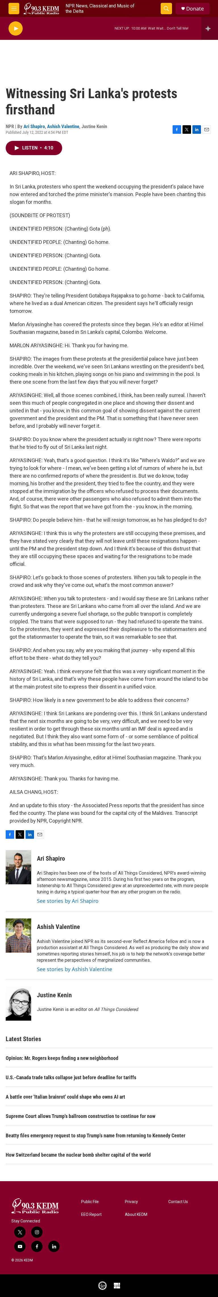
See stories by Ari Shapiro (67, 900)
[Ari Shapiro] (18, 867)
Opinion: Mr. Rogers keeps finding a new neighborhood (62, 1058)
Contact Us (178, 1202)
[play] (15, 28)
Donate (195, 9)
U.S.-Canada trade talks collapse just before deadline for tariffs (71, 1077)
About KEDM (136, 1214)
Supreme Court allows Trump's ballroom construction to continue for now (80, 1116)
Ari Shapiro (34, 126)
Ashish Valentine (63, 126)
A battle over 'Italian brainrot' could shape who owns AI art (65, 1097)
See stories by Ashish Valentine (74, 969)
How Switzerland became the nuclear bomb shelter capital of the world (78, 1155)
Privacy (131, 1202)
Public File (90, 1202)
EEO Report (91, 1214)
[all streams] (209, 28)
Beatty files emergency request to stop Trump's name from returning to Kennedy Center (95, 1135)
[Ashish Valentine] (18, 935)
